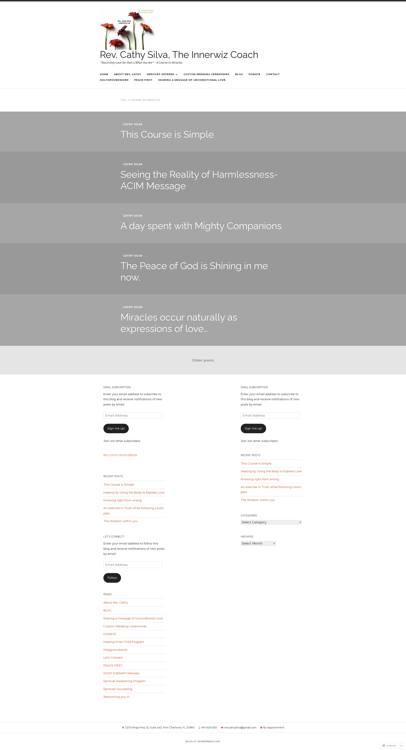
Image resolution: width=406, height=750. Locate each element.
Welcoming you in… (117, 697)
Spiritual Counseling (117, 689)
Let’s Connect (113, 657)
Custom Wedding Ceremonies (206, 74)
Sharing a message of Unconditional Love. (192, 79)
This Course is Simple (167, 134)
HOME (104, 74)
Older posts (203, 360)
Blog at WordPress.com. (203, 741)
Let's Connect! (113, 536)
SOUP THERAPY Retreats (121, 673)
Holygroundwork (114, 79)
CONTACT (273, 74)
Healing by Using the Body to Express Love (133, 492)
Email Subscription (117, 387)
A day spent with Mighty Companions (201, 225)
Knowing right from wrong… (123, 500)
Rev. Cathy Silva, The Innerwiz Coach (179, 54)
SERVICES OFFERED (160, 74)
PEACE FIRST (143, 79)
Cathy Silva (132, 124)
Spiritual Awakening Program (124, 681)
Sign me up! (116, 428)
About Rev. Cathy (115, 602)
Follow (112, 578)
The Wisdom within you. (120, 521)
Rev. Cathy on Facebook (120, 455)
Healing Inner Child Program (123, 642)
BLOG (239, 74)
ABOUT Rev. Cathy (127, 74)
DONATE (254, 74)
